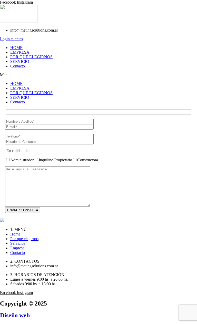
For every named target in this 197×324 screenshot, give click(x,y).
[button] (98, 75)
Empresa (17, 248)
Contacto (17, 66)
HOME (16, 47)
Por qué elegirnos (24, 239)
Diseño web (15, 315)
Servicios (17, 243)
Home (15, 234)
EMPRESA (19, 52)
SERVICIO (19, 61)
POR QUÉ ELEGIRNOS (31, 57)
